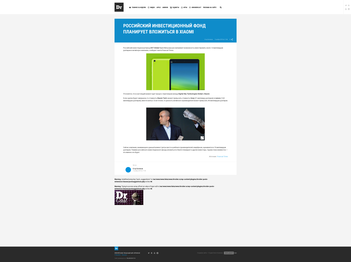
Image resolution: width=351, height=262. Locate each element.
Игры (185, 7)
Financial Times (222, 156)
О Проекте (118, 255)
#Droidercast (196, 7)
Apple (159, 7)
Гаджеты (175, 7)
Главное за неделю (139, 7)
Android (165, 7)
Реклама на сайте (209, 7)
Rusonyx (124, 255)
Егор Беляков (209, 39)
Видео (152, 7)
